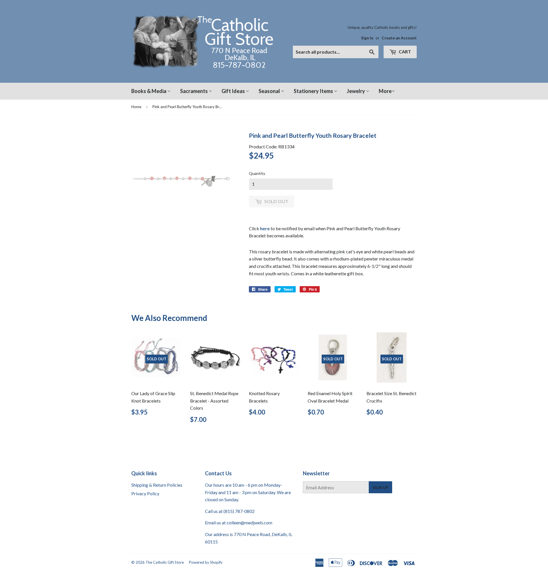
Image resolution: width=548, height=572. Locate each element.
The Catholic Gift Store (165, 562)
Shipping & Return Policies (156, 485)
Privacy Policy (145, 493)
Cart (404, 51)
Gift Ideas (233, 91)
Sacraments (194, 91)
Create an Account (399, 38)
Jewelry (356, 91)
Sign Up (380, 487)
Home (136, 106)
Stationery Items (314, 91)
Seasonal (270, 91)
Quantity (257, 173)
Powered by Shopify (206, 562)
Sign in (367, 38)
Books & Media (149, 91)
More (385, 91)
